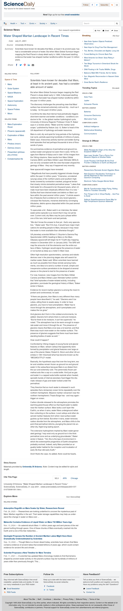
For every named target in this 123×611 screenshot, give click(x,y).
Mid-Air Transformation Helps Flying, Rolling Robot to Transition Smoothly (100, 189)
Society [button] (43, 23)
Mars (10, 84)
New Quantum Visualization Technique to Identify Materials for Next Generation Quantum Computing (99, 176)
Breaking (86, 35)
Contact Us (90, 592)
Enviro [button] (32, 23)
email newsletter (72, 14)
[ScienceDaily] (19, 4)
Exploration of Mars (16, 135)
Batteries (87, 111)
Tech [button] (23, 23)
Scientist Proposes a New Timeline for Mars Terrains (27, 552)
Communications (90, 133)
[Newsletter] (116, 5)
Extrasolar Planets (91, 104)
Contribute (47, 599)
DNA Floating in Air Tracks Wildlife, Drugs (99, 69)
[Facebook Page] (92, 5)
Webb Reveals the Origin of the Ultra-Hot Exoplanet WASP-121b (99, 151)
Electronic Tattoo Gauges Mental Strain (99, 181)
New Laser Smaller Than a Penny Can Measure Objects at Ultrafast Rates (98, 156)
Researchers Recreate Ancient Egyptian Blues (101, 170)
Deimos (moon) (14, 147)
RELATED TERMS (11, 119)
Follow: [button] (86, 5)
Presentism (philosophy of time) (16, 153)
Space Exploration (15, 100)
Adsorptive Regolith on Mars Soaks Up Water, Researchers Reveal (34, 508)
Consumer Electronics (92, 115)
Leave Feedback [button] (92, 588)
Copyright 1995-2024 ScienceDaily (18, 602)
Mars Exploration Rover (15, 125)
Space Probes (14, 109)
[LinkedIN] (28, 65)
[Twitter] (20, 65)
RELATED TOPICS (11, 74)
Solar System (13, 88)
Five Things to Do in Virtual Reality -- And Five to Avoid (101, 195)
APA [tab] (65, 478)
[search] (117, 23)
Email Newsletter (13, 588)
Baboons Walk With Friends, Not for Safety (100, 73)
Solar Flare (88, 97)
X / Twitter (50, 589)
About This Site (29, 599)
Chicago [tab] (74, 478)
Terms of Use (94, 599)
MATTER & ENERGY (89, 108)
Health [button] (13, 23)
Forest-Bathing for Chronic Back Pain (98, 54)
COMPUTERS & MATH (89, 123)
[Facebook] (16, 65)
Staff (39, 599)
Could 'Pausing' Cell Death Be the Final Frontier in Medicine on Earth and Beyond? (100, 161)
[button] (97, 30)
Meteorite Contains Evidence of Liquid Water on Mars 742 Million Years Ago (38, 522)
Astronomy (12, 105)
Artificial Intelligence (91, 126)
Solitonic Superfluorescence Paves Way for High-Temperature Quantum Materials (100, 200)
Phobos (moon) (14, 143)
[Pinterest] (24, 65)
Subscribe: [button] (105, 5)
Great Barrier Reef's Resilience (96, 82)
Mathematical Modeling (93, 130)
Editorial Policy (81, 599)
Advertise (57, 599)
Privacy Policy (68, 599)
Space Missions (14, 92)
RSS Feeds (11, 592)
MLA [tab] (57, 478)
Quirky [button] (53, 23)
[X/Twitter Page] (97, 5)
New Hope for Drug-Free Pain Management (100, 47)
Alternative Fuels (90, 119)
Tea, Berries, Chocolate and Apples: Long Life (101, 50)
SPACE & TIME (87, 93)
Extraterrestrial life (15, 158)
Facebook (50, 586)
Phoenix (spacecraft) (16, 131)
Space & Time (11, 79)
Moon (10, 113)
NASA (10, 96)
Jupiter (86, 100)
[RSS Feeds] (112, 5)
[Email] (32, 65)
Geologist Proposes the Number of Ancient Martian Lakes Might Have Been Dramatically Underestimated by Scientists (38, 537)
